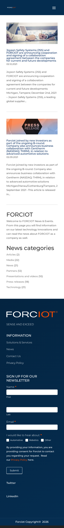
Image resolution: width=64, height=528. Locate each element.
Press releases (15, 281)
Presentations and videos (22, 276)
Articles (11, 254)
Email (11, 421)
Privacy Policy (19, 459)
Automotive (16, 440)
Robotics (33, 440)
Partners (11, 270)
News (9, 265)
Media (10, 260)
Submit (14, 470)
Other (47, 440)
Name (11, 387)
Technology (13, 287)
